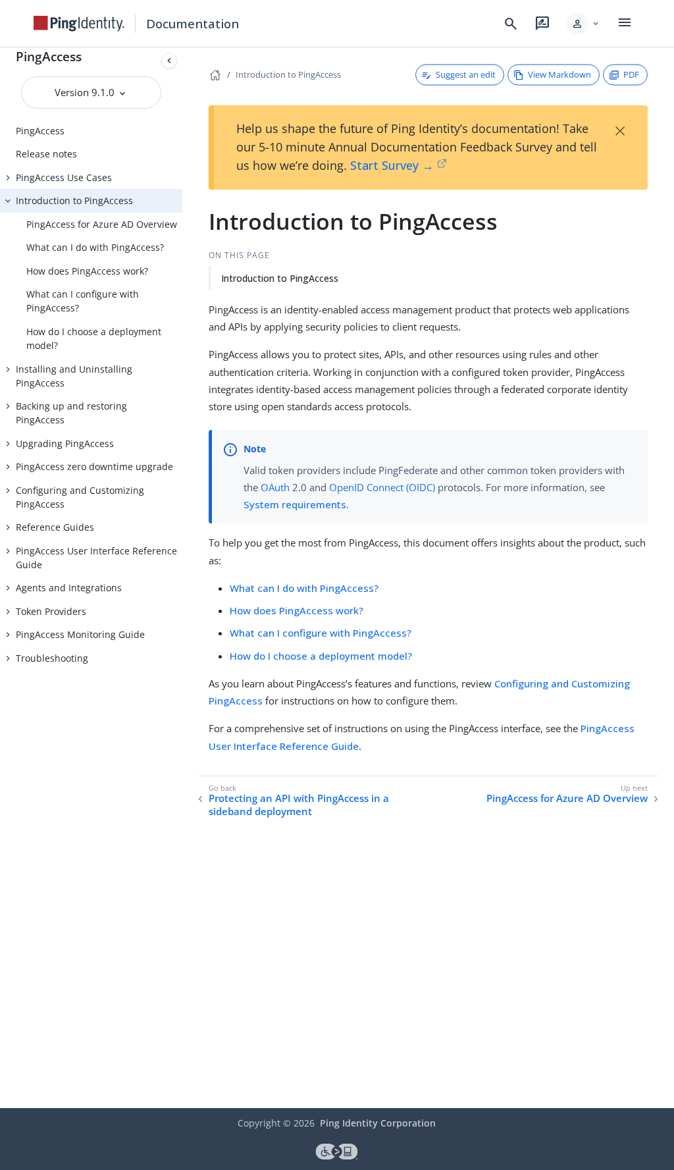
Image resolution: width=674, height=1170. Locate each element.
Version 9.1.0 (86, 92)
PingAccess (49, 56)
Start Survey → (392, 165)
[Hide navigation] (169, 60)
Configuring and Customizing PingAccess (80, 497)
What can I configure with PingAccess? (82, 301)
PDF (631, 74)
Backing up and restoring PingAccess (71, 413)
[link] (79, 24)
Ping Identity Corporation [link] (378, 1123)
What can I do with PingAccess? (95, 247)
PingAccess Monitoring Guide (80, 634)
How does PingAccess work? (87, 271)
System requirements (295, 504)
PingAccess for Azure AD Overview (101, 224)
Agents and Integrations (69, 587)
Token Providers (51, 611)
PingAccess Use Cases (64, 177)
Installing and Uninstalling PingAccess (74, 376)
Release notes (46, 153)
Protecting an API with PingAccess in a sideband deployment (299, 805)
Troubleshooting (52, 658)
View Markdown (559, 74)
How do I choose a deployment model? (93, 338)
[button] (583, 24)
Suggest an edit (466, 74)
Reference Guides (55, 527)
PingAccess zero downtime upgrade (94, 466)
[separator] (182, 577)
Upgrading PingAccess (65, 443)
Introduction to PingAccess (74, 200)
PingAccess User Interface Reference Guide (96, 558)
